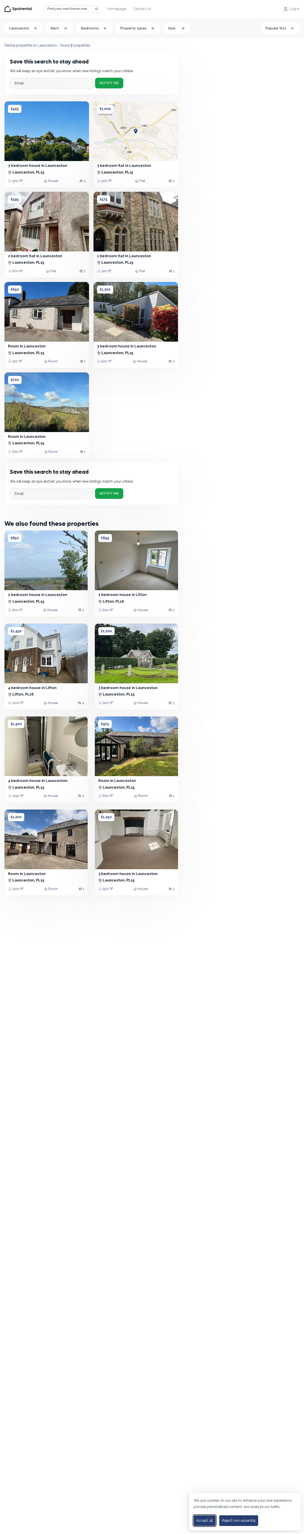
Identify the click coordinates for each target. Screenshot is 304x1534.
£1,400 (16, 724)
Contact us (142, 9)
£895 (105, 538)
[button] (12, 131)
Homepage (116, 9)
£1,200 (106, 631)
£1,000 (105, 109)
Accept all (204, 1520)
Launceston (19, 28)
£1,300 (105, 289)
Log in (294, 9)
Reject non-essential (238, 1520)
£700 (15, 380)
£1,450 (16, 631)
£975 (105, 724)
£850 (15, 538)
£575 (103, 199)
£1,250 (106, 817)
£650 (15, 289)
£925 (15, 109)
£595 (15, 199)
